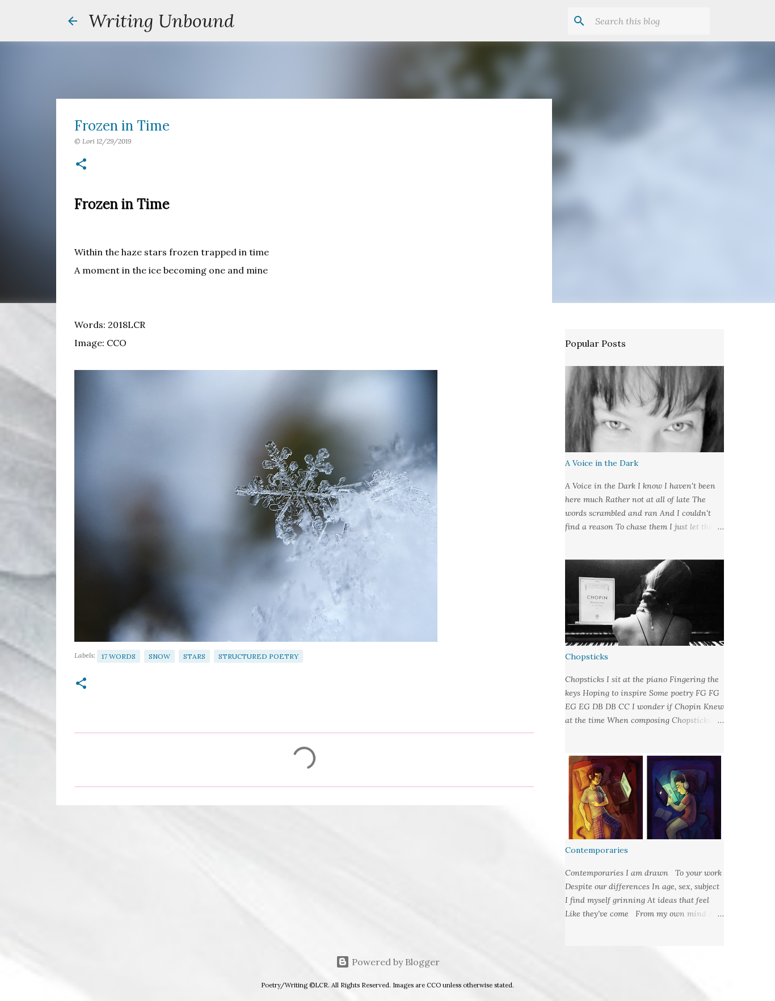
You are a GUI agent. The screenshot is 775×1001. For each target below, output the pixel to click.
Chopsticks (586, 656)
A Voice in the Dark (601, 463)
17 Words (119, 656)
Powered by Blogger (394, 962)
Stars (194, 656)
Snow (159, 656)
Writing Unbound (161, 20)
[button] (81, 165)
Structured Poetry (258, 656)
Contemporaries (596, 850)
